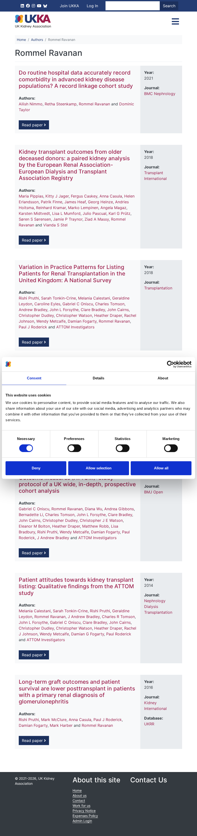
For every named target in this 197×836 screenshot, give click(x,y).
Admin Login (82, 821)
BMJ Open (153, 492)
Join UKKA (69, 5)
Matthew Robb (95, 526)
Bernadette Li (31, 514)
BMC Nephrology (159, 93)
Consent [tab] (34, 378)
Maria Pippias (31, 196)
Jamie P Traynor (67, 219)
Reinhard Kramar (51, 207)
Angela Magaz (113, 207)
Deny (36, 468)
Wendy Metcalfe (51, 321)
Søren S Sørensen (35, 219)
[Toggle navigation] (175, 21)
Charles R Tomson (118, 616)
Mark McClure (54, 719)
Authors (37, 40)
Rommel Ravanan (94, 104)
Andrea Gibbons (119, 508)
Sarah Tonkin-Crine (58, 298)
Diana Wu (93, 508)
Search (169, 5)
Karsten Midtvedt (34, 213)
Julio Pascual (94, 213)
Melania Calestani (94, 298)
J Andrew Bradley (53, 537)
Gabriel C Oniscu (77, 303)
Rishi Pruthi (29, 298)
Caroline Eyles (47, 303)
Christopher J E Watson (101, 520)
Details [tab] (99, 378)
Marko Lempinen (83, 207)
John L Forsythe (64, 309)
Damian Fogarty (82, 321)
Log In (92, 5)
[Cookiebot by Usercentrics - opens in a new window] (170, 364)
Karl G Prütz (119, 213)
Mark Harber (61, 725)
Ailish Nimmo (31, 104)
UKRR (149, 723)
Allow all (161, 468)
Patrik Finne (51, 201)
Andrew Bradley (33, 309)
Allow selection (98, 468)
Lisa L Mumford (66, 213)
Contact (79, 800)
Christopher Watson (74, 315)
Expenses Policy (85, 816)
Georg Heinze (100, 201)
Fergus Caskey (84, 196)
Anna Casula (110, 196)
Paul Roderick (118, 634)
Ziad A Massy (97, 219)
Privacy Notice (84, 811)
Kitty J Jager (57, 196)
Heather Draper (108, 315)
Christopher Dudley (36, 315)
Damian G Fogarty (87, 634)
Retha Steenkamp (61, 104)
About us (79, 795)
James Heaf (75, 201)
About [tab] (163, 378)
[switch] (74, 448)
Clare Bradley (93, 309)
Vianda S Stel (55, 225)
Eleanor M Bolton (34, 526)
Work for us (81, 806)
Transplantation (158, 288)
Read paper (33, 124)
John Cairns (118, 309)
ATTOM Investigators (75, 327)
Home (21, 40)
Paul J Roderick (33, 327)
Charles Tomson (109, 303)
